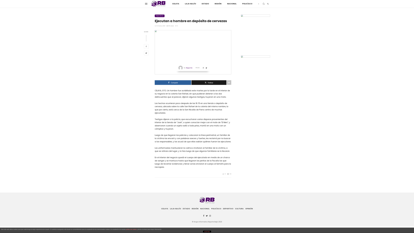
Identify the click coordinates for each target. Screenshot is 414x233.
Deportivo (228, 209)
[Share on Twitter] (146, 53)
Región (218, 3)
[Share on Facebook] (146, 46)
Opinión (249, 209)
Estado (205, 3)
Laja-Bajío (190, 3)
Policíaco (247, 3)
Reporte (189, 68)
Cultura (239, 209)
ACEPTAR (207, 231)
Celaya (175, 3)
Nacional (232, 3)
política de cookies (131, 229)
